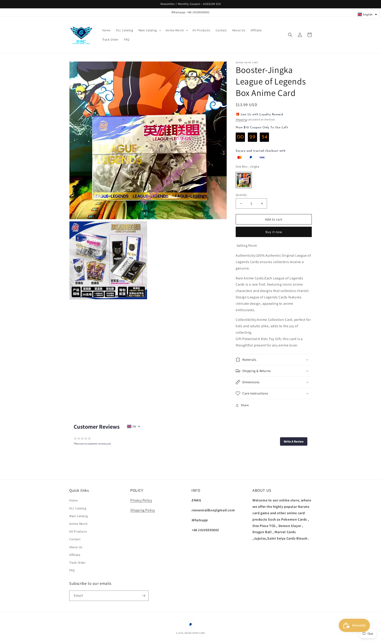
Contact (74, 539)
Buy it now (273, 232)
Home (73, 500)
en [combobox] (134, 426)
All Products (78, 531)
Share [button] (245, 405)
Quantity (241, 195)
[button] (149, 30)
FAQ (72, 570)
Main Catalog (78, 516)
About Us (75, 547)
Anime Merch (78, 524)
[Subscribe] (143, 596)
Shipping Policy (142, 510)
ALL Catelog (77, 508)
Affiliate (74, 555)
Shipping (241, 119)
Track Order (77, 562)
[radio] (244, 180)
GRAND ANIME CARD (195, 633)
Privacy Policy (141, 500)
